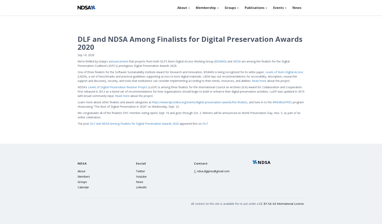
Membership (206, 8)
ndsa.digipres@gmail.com (213, 171)
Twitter (140, 171)
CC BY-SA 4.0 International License (281, 204)
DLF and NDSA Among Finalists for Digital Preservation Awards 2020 (134, 123)
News (296, 8)
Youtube (141, 176)
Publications (255, 8)
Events (279, 8)
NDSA (264, 162)
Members (84, 176)
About (182, 8)
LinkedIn (141, 187)
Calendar (83, 187)
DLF (205, 123)
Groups (231, 8)
